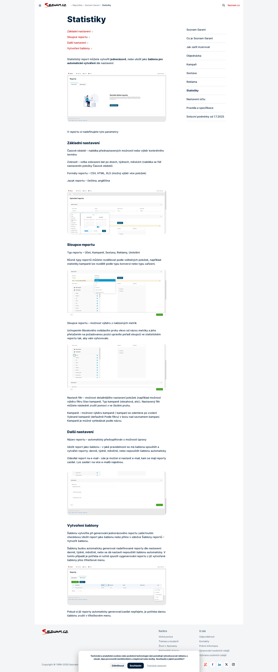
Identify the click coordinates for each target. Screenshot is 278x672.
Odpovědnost (206, 636)
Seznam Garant (92, 5)
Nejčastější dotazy (169, 650)
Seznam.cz (234, 5)
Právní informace (208, 645)
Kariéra (163, 630)
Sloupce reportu (77, 37)
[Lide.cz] (206, 664)
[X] (226, 664)
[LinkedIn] (219, 664)
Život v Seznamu (168, 645)
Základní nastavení (78, 31)
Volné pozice (166, 636)
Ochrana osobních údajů (212, 655)
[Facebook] (212, 664)
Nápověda (77, 5)
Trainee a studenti (169, 641)
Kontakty (204, 641)
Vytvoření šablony (78, 48)
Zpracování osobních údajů (214, 650)
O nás (202, 630)
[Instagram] (233, 664)
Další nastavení (76, 42)
